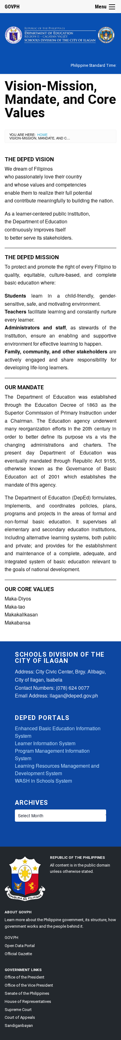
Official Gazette (18, 953)
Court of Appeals (20, 1017)
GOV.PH (11, 937)
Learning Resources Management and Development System (57, 769)
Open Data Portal (20, 945)
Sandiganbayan (19, 1025)
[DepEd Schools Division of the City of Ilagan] (60, 34)
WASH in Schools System (43, 780)
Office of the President (24, 977)
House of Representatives (28, 1001)
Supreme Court (18, 1009)
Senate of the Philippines (27, 993)
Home (42, 134)
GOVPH (12, 7)
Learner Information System (45, 743)
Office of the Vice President (29, 985)
